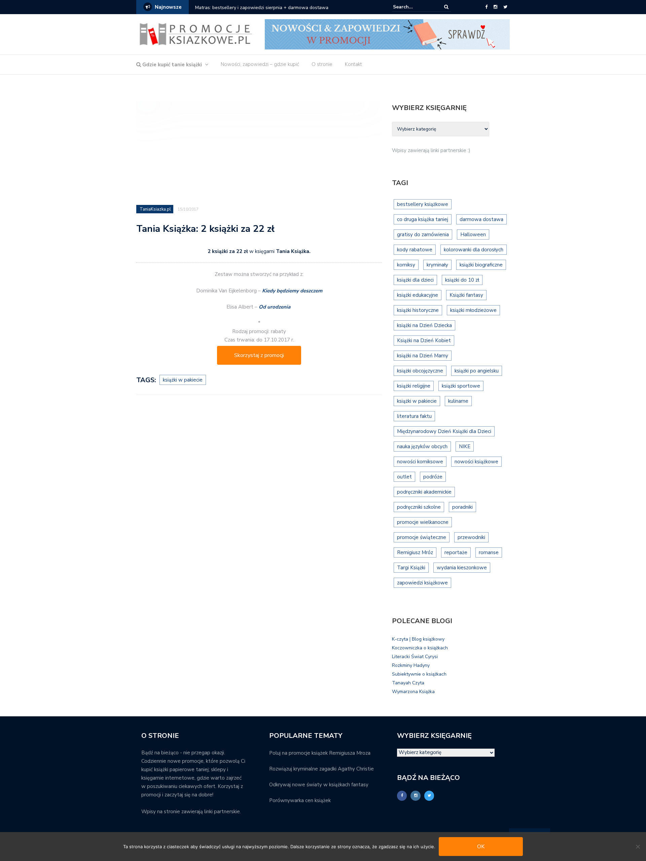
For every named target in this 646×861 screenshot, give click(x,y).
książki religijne (413, 386)
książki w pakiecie (183, 379)
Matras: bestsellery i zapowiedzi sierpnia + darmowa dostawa (261, 7)
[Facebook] (486, 7)
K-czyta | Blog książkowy (418, 639)
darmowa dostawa (481, 219)
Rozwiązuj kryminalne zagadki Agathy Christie (321, 768)
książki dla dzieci (415, 280)
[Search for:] (413, 6)
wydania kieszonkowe (462, 567)
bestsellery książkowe (422, 204)
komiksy (406, 264)
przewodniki (471, 537)
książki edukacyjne (417, 295)
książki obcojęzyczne (420, 370)
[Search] (446, 6)
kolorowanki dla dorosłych (473, 249)
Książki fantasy (466, 295)
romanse (489, 552)
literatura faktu (414, 416)
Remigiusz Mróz (415, 552)
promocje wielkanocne (422, 522)
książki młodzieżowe (473, 310)
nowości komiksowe (420, 461)
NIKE (464, 446)
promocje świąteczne (421, 537)
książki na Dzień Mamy (422, 355)
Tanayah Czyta (408, 683)
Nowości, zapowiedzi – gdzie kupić (260, 64)
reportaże (455, 552)
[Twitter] (505, 7)
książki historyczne (418, 310)
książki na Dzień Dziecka (424, 325)
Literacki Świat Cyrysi (415, 656)
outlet (404, 476)
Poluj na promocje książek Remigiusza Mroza (319, 753)
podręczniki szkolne (419, 507)
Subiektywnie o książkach (419, 674)
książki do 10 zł (462, 280)
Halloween (473, 234)
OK (481, 846)
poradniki (462, 507)
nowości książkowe (476, 461)
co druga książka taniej (422, 219)
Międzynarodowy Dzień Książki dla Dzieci (444, 431)
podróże (432, 476)
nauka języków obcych (422, 446)
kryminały (437, 264)
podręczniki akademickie (424, 492)
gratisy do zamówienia (423, 234)
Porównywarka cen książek (300, 800)
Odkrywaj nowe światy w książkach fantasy (318, 784)
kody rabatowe (414, 249)
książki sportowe (461, 386)
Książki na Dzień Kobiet (424, 340)
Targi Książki (411, 567)
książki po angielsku (477, 370)
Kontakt (353, 64)
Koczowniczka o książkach (420, 648)
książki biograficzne (481, 264)
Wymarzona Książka (413, 691)
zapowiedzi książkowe (422, 582)
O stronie (322, 64)
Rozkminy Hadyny (411, 665)
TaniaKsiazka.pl (155, 209)
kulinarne (458, 401)
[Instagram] (495, 7)
